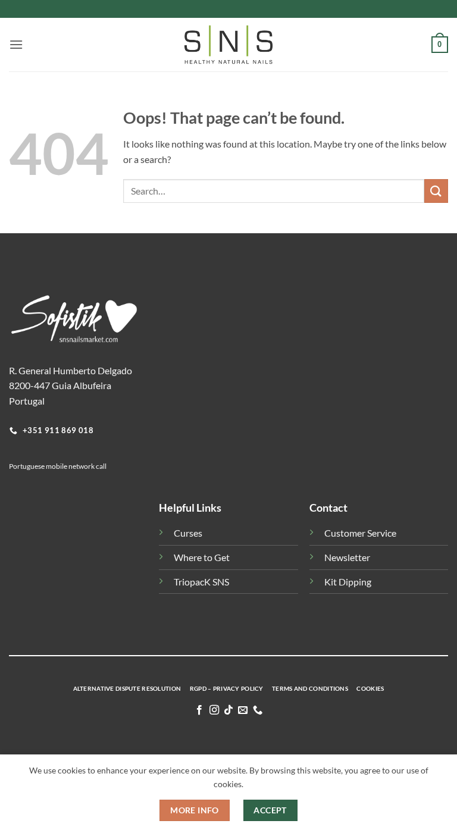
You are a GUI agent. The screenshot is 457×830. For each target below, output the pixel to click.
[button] (16, 44)
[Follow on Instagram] (213, 710)
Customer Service (360, 532)
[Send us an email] (243, 710)
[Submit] (436, 190)
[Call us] (257, 710)
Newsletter (347, 557)
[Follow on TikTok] (228, 710)
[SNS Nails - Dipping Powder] (228, 44)
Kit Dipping (347, 581)
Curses (188, 532)
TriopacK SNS (201, 581)
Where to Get (202, 557)
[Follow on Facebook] (199, 710)
